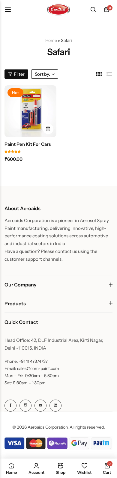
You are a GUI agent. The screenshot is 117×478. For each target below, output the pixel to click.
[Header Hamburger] (10, 9)
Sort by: (42, 74)
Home (51, 40)
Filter (19, 74)
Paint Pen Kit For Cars (27, 144)
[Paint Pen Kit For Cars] (30, 111)
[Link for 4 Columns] (99, 74)
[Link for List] (109, 74)
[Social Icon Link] (10, 406)
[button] (48, 129)
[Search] (93, 10)
